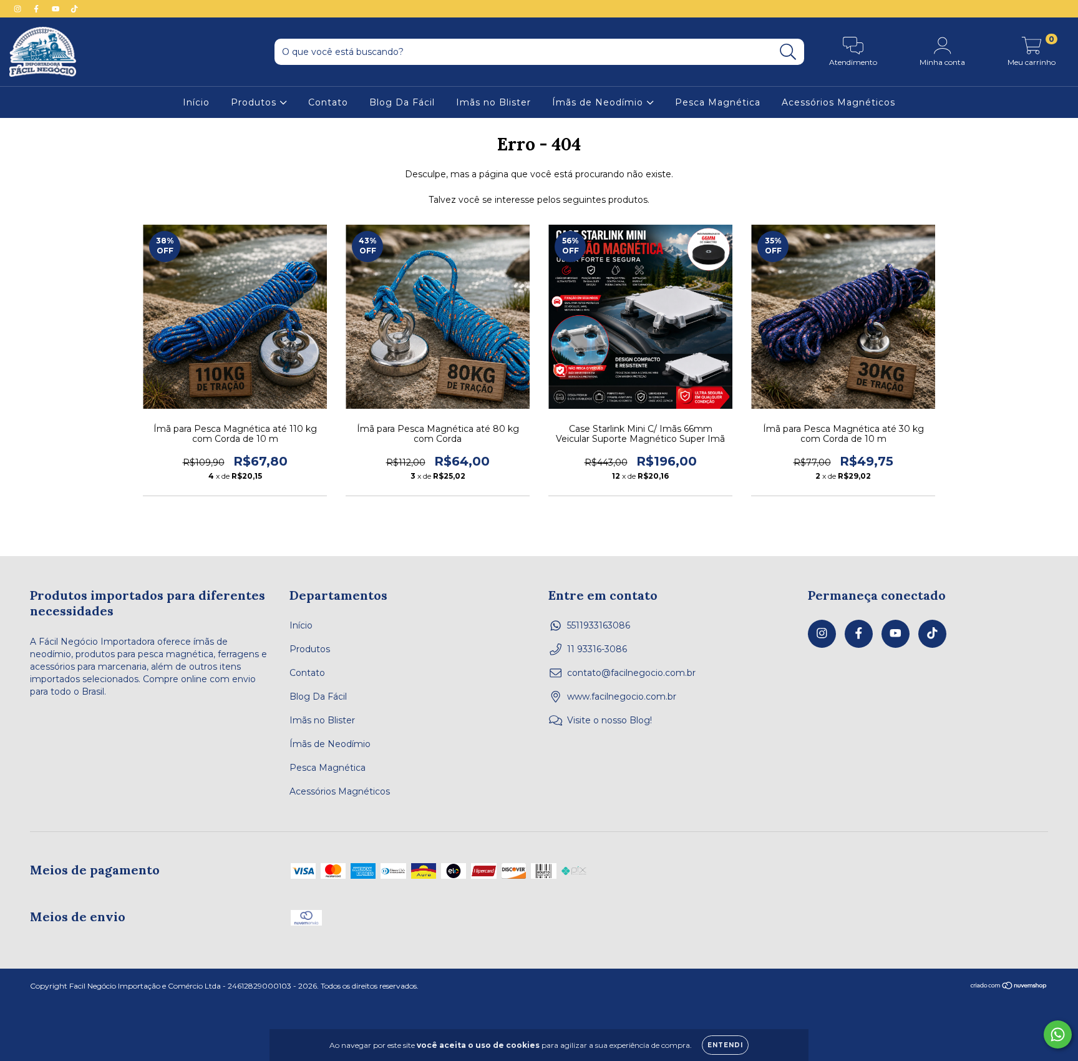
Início (196, 102)
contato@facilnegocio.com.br (631, 672)
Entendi (725, 1045)
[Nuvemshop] (1009, 987)
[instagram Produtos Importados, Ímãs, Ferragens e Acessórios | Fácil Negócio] (18, 8)
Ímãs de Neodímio (599, 102)
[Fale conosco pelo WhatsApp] (1058, 1034)
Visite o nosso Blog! (609, 720)
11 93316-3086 (597, 649)
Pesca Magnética (717, 102)
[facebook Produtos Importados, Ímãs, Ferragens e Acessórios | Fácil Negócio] (37, 8)
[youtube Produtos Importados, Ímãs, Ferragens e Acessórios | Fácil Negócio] (56, 8)
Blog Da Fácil (402, 102)
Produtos (255, 102)
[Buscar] (788, 52)
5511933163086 (598, 625)
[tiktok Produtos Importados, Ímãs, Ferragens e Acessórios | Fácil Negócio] (74, 8)
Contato (328, 102)
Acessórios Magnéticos (838, 102)
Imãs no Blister (493, 102)
